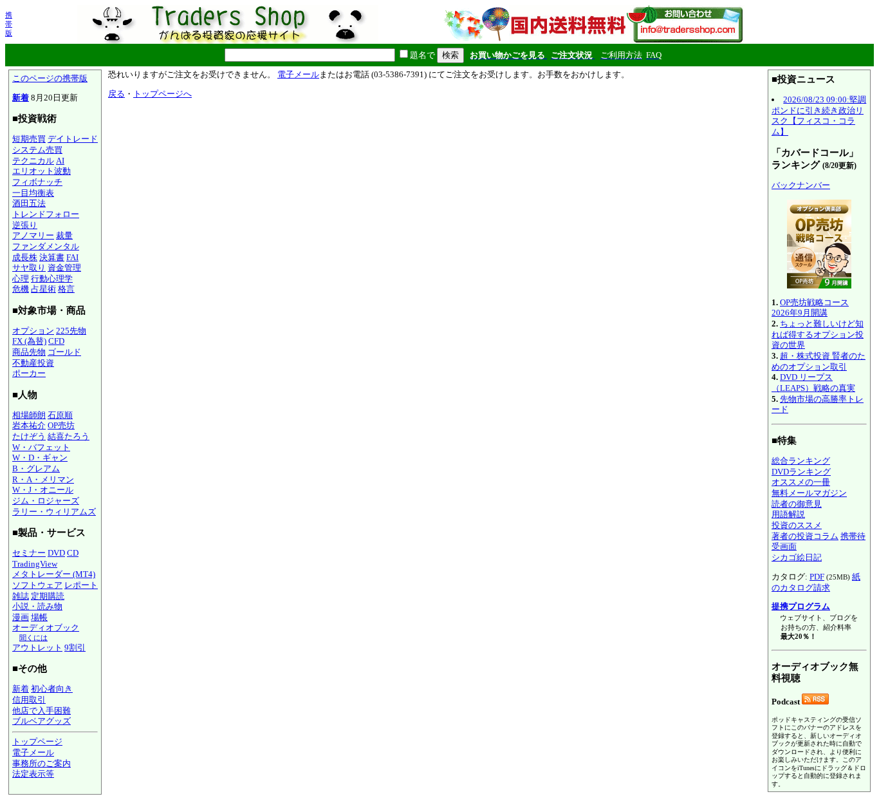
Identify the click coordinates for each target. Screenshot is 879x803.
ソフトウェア (37, 585)
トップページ (37, 741)
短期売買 (29, 139)
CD (73, 553)
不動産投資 (33, 363)
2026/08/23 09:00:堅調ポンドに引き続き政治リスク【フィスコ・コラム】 (819, 116)
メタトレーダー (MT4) (53, 574)
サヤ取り (29, 267)
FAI (72, 257)
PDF (817, 576)
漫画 (20, 617)
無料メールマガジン (809, 493)
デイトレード (73, 139)
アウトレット (37, 647)
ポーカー (29, 373)
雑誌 (20, 596)
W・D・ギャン (40, 457)
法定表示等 (33, 774)
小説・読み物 (37, 606)
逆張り (24, 225)
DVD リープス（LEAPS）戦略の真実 (813, 382)
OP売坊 (61, 425)
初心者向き (52, 689)
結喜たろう (68, 436)
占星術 (43, 289)
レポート (81, 585)
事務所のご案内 (41, 763)
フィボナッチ (37, 182)
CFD (56, 341)
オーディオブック (45, 627)
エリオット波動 (41, 171)
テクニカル (33, 160)
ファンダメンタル (45, 246)
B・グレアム (36, 468)
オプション (33, 330)
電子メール (33, 752)
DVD (56, 553)
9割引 (75, 647)
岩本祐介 (29, 425)
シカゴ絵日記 (797, 557)
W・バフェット (41, 447)
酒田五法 (29, 203)
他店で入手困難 (41, 710)
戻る (116, 94)
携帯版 (8, 24)
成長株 (24, 257)
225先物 (71, 330)
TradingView (34, 564)
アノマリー (33, 235)
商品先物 (29, 352)
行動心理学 (52, 278)
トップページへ (162, 94)
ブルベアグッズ (41, 721)
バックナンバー (801, 185)
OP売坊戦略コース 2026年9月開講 (810, 308)
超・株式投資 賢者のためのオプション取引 (818, 361)
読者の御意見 (797, 504)
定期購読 (47, 596)
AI (60, 160)
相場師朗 (29, 415)
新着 (20, 97)
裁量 (64, 235)
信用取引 (29, 699)
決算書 (51, 257)
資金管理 (64, 267)
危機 (20, 289)
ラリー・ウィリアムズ (54, 511)
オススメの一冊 (801, 482)
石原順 (60, 415)
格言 (66, 289)
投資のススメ (797, 525)
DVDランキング (801, 472)
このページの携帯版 (50, 78)
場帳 (39, 617)
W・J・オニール (42, 490)
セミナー (29, 553)
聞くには (33, 637)
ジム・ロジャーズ (45, 500)
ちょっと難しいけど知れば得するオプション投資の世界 (818, 334)
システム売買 (37, 150)
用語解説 (788, 514)
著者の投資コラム (805, 536)
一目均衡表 (33, 193)
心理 (20, 278)
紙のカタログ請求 (816, 582)
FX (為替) (29, 341)
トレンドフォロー (45, 214)
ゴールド (64, 352)
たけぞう (29, 436)
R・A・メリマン (43, 479)
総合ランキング (801, 461)
